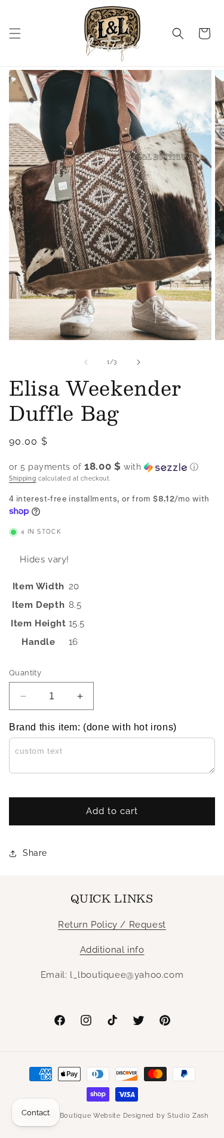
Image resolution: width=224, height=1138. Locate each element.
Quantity (25, 672)
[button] (15, 33)
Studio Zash (187, 1115)
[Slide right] (138, 362)
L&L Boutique (68, 1115)
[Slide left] (86, 362)
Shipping (22, 478)
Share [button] (35, 853)
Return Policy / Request (112, 924)
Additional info (112, 949)
